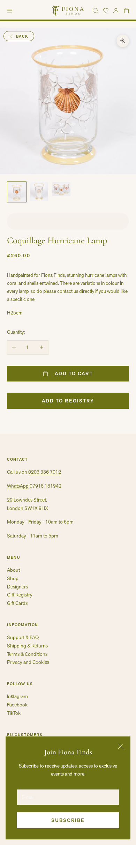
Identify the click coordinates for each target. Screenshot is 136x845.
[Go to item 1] (17, 191)
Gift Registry (19, 595)
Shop (12, 578)
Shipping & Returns (27, 646)
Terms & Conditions (27, 654)
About (13, 570)
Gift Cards (17, 603)
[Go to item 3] (61, 189)
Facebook (17, 705)
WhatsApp (18, 486)
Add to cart (74, 373)
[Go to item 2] (39, 191)
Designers (17, 587)
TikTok (14, 713)
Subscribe (68, 820)
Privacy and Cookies (28, 662)
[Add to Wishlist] (68, 221)
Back (22, 36)
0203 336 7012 (44, 472)
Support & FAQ (23, 637)
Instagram (17, 696)
